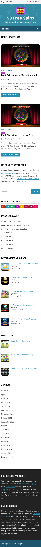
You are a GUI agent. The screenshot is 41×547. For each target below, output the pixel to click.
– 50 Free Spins (7, 240)
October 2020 (6, 418)
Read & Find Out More (10, 95)
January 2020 (6, 453)
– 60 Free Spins (7, 244)
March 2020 (5, 445)
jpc (3, 73)
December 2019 (7, 457)
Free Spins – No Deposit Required (14, 229)
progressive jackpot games (11, 489)
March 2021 (5, 398)
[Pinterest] (36, 1)
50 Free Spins (20, 18)
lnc (22, 206)
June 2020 (5, 433)
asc (3, 206)
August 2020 (6, 426)
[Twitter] (33, 1)
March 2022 (5, 390)
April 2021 (5, 394)
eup (8, 206)
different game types (27, 484)
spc (35, 206)
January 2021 (6, 406)
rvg (31, 206)
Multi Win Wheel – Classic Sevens (18, 135)
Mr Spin (7, 79)
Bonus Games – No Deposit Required (15, 225)
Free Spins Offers (23, 181)
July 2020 (5, 429)
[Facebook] (28, 1)
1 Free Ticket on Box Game (11, 221)
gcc (12, 206)
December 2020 (7, 410)
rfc (26, 206)
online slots (10, 486)
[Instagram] (39, 1)
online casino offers (8, 173)
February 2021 (6, 402)
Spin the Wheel (6, 70)
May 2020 (5, 437)
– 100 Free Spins (7, 232)
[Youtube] (30, 1)
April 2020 (5, 441)
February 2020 (6, 449)
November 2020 (7, 414)
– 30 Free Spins (7, 236)
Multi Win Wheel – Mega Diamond (19, 75)
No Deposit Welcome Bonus (28, 178)
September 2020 (7, 422)
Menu (7, 29)
